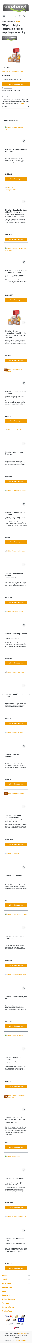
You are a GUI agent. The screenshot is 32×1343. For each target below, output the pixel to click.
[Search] (15, 16)
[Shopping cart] (28, 16)
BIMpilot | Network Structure (12, 756)
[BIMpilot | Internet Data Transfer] (16, 438)
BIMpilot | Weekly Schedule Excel (15, 1240)
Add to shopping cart (16, 84)
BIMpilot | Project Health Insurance (14, 937)
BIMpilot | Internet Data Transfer (14, 453)
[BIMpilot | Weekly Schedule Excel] (16, 1224)
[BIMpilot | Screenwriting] (16, 1164)
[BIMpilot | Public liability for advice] (16, 982)
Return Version (6, 75)
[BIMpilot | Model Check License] (16, 559)
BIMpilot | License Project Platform (15, 514)
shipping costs (22, 1333)
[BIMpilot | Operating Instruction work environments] (16, 801)
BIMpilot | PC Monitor (13, 876)
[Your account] (24, 16)
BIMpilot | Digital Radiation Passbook (15, 392)
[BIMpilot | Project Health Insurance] (16, 922)
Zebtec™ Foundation (20, 1340)
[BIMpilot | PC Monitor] (16, 861)
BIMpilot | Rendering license (13, 1058)
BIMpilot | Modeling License (16, 634)
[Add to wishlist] (24, 141)
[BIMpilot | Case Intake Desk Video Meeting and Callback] (16, 196)
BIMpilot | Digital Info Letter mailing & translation (16, 271)
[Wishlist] (19, 16)
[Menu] (4, 16)
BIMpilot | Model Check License (14, 574)
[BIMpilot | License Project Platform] (16, 498)
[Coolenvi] (16, 38)
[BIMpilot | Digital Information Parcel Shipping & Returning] (16, 317)
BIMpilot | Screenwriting (14, 1178)
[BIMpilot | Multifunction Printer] (16, 680)
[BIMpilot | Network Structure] (16, 740)
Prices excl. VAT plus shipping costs (12, 71)
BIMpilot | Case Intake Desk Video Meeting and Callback (16, 211)
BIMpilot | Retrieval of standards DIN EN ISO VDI (15, 1119)
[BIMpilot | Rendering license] (16, 1043)
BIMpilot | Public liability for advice (16, 998)
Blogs (4, 1291)
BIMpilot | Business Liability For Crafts (16, 150)
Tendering (5, 1303)
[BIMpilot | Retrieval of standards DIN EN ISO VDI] (16, 1103)
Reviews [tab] (4, 106)
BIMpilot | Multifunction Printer (14, 695)
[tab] (15, 100)
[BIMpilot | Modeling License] (16, 619)
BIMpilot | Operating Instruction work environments (13, 816)
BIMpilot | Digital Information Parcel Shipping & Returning (16, 332)
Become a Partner (8, 1307)
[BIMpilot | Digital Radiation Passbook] (16, 377)
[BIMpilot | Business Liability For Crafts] (16, 135)
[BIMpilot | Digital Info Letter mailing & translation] (16, 256)
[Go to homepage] (16, 7)
